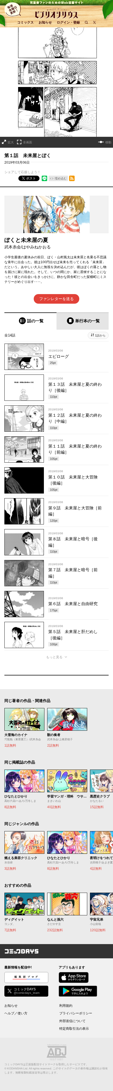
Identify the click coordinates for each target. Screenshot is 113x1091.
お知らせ (45, 22)
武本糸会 (12, 247)
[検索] (86, 22)
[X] (94, 22)
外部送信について (72, 1021)
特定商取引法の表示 (74, 1029)
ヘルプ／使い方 (15, 1013)
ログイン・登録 (68, 22)
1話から (100, 335)
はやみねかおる (36, 247)
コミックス (25, 22)
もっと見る (54, 657)
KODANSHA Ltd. (17, 1068)
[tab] (30, 321)
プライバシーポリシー (75, 1013)
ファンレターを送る (56, 299)
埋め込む (61, 178)
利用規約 (65, 1006)
